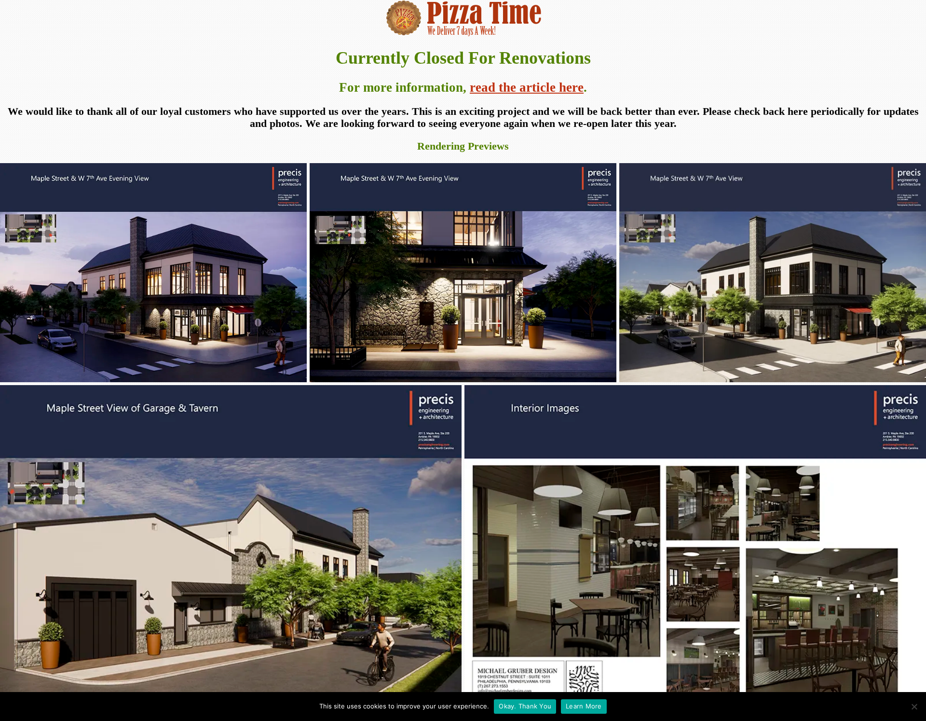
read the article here (527, 87)
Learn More (584, 706)
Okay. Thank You (525, 706)
